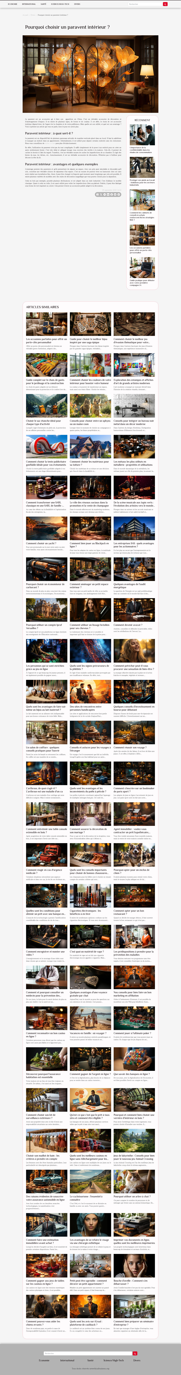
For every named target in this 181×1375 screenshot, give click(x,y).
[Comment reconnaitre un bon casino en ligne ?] (46, 1018)
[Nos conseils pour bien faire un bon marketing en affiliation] (134, 977)
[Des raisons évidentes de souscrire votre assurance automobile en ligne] (46, 1181)
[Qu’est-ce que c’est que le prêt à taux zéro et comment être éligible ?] (90, 1099)
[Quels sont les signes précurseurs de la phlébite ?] (90, 650)
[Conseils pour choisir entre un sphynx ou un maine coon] (90, 405)
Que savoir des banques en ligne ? (132, 1074)
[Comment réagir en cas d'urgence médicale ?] (46, 854)
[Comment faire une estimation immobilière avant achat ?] (46, 1224)
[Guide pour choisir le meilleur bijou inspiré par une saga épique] (90, 324)
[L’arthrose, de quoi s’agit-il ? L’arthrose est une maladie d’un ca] (46, 773)
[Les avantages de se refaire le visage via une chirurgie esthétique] (90, 1224)
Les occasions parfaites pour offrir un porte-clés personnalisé (141, 250)
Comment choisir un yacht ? (41, 543)
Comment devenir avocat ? (128, 625)
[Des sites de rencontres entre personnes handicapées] (90, 691)
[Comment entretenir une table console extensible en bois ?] (46, 814)
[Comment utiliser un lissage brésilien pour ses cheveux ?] (90, 609)
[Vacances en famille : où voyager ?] (90, 1018)
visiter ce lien (50, 143)
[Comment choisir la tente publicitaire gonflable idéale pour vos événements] (46, 446)
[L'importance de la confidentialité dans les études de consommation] (142, 134)
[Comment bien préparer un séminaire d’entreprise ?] (134, 1306)
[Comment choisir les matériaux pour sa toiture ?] (90, 446)
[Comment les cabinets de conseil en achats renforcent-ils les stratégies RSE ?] (142, 199)
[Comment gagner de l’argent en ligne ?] (90, 1059)
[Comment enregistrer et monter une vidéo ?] (46, 936)
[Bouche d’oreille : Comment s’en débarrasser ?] (134, 1265)
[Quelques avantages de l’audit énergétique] (134, 569)
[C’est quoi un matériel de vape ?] (90, 936)
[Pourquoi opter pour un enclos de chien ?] (134, 854)
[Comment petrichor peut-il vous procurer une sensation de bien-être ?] (134, 650)
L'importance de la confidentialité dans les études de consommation (141, 149)
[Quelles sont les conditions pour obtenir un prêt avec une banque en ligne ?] (46, 895)
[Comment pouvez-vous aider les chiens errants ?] (46, 1306)
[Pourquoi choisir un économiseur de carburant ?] (46, 569)
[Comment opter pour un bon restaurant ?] (134, 895)
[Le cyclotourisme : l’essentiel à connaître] (90, 1181)
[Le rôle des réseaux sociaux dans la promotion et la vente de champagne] (90, 487)
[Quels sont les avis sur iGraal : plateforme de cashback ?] (90, 1306)
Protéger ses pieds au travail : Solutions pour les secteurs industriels (142, 182)
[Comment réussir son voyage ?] (134, 732)
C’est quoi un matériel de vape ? (87, 951)
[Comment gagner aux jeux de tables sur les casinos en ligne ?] (46, 1265)
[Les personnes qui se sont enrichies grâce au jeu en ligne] (46, 650)
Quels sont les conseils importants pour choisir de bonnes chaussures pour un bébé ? (88, 873)
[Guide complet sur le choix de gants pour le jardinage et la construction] (46, 364)
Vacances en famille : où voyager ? (88, 1033)
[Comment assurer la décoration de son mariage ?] (90, 814)
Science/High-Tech (60, 4)
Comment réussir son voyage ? (130, 747)
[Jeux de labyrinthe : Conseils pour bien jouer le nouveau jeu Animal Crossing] (134, 1140)
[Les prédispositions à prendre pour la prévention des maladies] (134, 936)
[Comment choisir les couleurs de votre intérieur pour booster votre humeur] (90, 364)
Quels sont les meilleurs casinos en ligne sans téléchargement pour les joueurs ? (88, 1158)
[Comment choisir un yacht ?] (46, 528)
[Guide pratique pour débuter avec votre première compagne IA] (142, 267)
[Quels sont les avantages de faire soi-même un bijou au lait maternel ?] (46, 691)
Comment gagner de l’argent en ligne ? (90, 1074)
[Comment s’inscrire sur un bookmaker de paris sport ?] (134, 773)
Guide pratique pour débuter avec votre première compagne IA (142, 282)
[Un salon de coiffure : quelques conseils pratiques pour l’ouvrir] (46, 732)
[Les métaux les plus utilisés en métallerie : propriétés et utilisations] (134, 446)
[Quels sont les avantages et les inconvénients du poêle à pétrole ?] (90, 773)
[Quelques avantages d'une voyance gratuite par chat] (90, 977)
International (29, 4)
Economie (12, 4)
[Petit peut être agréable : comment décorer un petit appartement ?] (90, 1265)
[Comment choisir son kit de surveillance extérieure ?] (46, 1099)
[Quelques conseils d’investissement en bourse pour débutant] (134, 691)
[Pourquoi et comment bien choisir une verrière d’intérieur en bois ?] (134, 1099)
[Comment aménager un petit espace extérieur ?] (90, 569)
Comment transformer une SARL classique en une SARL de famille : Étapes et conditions (44, 505)
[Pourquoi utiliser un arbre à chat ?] (134, 1181)
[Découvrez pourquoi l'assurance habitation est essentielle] (46, 1059)
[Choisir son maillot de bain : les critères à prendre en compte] (46, 1140)
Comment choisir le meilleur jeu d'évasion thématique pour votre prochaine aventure (131, 342)
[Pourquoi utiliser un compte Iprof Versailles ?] (46, 609)
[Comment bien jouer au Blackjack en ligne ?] (90, 528)
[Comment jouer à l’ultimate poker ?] (134, 1018)
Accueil (25, 15)
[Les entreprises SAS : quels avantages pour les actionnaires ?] (134, 528)
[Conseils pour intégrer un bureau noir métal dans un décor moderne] (134, 405)
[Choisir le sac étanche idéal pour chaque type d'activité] (46, 405)
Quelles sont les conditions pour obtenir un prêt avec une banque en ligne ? (45, 914)
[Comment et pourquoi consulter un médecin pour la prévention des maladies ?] (46, 977)
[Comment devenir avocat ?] (134, 609)
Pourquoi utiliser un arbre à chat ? (132, 1196)
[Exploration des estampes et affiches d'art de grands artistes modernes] (134, 364)
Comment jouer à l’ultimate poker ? (132, 1033)
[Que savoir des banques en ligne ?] (134, 1059)
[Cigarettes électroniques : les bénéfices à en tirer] (90, 895)
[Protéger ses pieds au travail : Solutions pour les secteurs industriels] (142, 167)
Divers (77, 4)
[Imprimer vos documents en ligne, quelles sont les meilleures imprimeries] (134, 1224)
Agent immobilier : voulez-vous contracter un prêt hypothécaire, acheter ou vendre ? (131, 832)
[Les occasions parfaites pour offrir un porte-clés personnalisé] (142, 234)
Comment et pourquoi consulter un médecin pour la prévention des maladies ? (45, 995)
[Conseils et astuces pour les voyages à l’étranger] (90, 732)
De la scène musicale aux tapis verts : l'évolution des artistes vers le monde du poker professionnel (134, 505)
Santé (43, 4)
